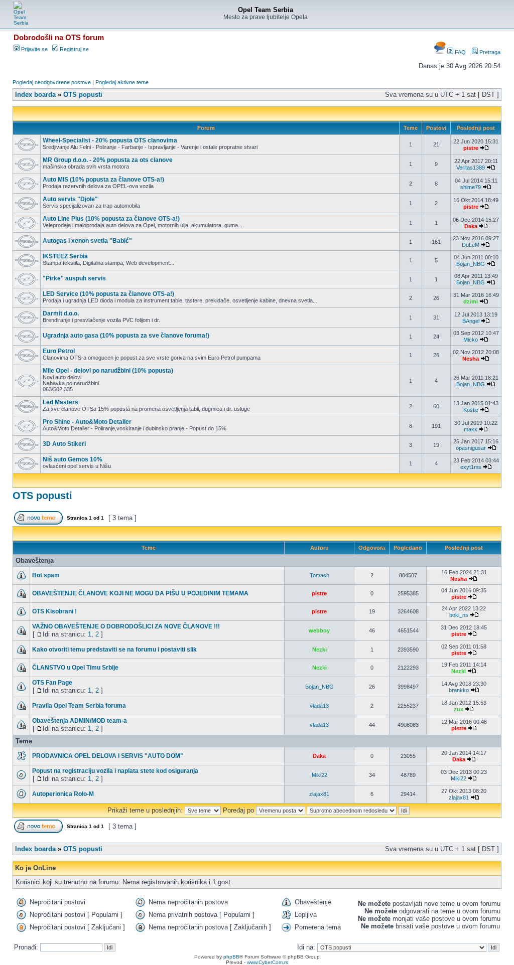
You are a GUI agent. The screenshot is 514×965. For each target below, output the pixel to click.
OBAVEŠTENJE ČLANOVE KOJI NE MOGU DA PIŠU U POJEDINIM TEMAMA (140, 593)
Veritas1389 (470, 168)
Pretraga (489, 52)
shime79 (470, 187)
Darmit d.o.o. (61, 313)
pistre (470, 148)
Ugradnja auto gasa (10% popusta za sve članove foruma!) (126, 335)
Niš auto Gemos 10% (72, 459)
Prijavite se (34, 49)
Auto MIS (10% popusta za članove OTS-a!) (103, 179)
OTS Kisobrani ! (54, 611)
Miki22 (319, 775)
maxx (470, 429)
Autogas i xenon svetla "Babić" (87, 240)
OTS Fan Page (52, 682)
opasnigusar (471, 448)
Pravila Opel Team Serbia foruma (79, 705)
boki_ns (458, 615)
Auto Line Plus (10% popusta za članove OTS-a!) (111, 218)
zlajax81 (319, 794)
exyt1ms (470, 467)
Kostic (470, 410)
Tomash (319, 575)
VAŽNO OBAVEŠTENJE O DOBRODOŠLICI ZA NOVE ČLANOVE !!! (126, 626)
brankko (459, 690)
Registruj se (73, 49)
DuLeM (470, 245)
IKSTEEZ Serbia (65, 256)
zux (458, 709)
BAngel (470, 321)
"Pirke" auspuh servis (74, 278)
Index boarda (35, 94)
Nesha (470, 359)
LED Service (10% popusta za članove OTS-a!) (108, 293)
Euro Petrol (59, 351)
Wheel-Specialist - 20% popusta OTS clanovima (110, 140)
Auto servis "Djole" (70, 199)
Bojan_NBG (470, 264)
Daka (470, 226)
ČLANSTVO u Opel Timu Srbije (75, 667)
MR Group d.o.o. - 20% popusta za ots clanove (108, 160)
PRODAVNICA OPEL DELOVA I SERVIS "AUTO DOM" (107, 755)
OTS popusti (82, 94)
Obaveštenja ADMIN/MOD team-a (79, 720)
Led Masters (60, 402)
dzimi (470, 301)
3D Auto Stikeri (64, 443)
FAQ (459, 52)
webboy (319, 630)
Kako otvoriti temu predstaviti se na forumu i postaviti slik (114, 649)
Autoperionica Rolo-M (63, 793)
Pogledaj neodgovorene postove (52, 82)
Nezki (319, 650)
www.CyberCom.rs (267, 962)
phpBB (231, 956)
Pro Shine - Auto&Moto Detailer (87, 421)
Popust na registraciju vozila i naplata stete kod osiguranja (115, 770)
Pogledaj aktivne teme (122, 82)
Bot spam (46, 575)
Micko (470, 340)
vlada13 (319, 706)
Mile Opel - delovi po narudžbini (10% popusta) (108, 370)
